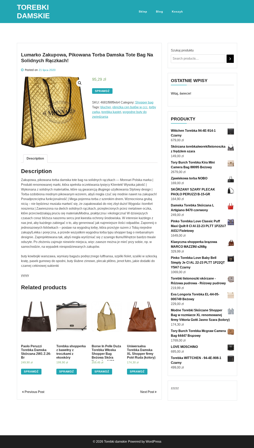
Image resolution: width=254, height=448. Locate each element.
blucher (105, 107)
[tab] (35, 158)
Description (35, 158)
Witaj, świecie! (181, 93)
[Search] (230, 58)
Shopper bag (144, 102)
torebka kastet (111, 112)
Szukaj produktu (182, 50)
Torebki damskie (115, 441)
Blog (159, 11)
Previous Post (34, 392)
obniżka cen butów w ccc (129, 107)
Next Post (147, 392)
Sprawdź (102, 91)
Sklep (143, 11)
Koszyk (177, 11)
